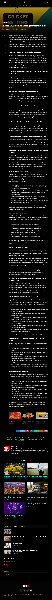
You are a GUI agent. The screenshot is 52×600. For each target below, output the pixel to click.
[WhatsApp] (5, 52)
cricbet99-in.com (14, 311)
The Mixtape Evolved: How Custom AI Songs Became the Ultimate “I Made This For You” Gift (29, 537)
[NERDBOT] (26, 2)
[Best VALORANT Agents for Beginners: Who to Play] (7, 531)
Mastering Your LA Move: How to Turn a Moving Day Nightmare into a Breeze (13, 496)
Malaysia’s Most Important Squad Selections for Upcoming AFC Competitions (14, 477)
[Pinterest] (5, 45)
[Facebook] (5, 39)
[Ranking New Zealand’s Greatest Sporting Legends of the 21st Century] (37, 469)
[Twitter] (5, 42)
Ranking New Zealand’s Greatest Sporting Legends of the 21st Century (37, 477)
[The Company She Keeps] (7, 545)
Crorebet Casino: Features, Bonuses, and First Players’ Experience (41, 421)
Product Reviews (10, 561)
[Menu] (5, 2)
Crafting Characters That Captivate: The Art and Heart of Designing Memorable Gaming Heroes (15, 439)
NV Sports (4, 22)
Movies (15, 526)
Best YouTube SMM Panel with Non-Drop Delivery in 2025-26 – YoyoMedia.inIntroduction (25, 551)
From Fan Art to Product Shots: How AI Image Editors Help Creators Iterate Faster (37, 496)
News (11, 526)
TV (19, 526)
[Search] (47, 2)
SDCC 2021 (8, 564)
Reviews (23, 526)
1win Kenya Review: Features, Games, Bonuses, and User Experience (14, 421)
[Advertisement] (26, 12)
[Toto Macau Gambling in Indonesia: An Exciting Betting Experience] (28, 415)
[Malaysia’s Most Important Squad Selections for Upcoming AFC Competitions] (14, 469)
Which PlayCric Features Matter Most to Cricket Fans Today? (36, 504)
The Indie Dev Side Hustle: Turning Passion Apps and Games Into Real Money (14, 516)
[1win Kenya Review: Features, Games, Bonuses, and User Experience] (15, 415)
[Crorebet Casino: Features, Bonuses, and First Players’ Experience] (42, 415)
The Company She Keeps (17, 543)
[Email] (5, 55)
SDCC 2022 (8, 566)
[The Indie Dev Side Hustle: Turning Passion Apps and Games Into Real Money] (14, 508)
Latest (6, 526)
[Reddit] (5, 49)
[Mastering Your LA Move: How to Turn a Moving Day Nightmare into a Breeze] (14, 488)
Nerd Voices (8, 29)
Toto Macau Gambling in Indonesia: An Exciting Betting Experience (28, 421)
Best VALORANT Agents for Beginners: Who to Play (22, 530)
